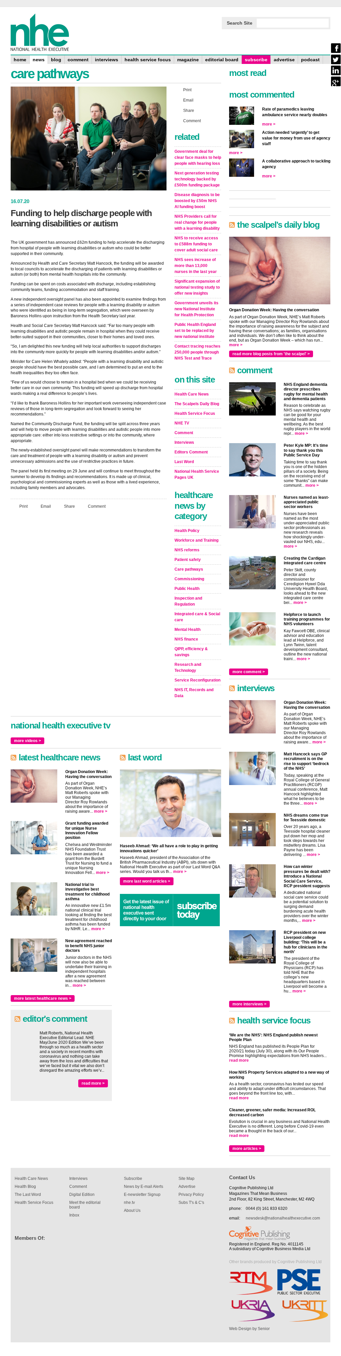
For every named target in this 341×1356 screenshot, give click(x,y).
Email (46, 506)
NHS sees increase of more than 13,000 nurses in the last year (195, 265)
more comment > (248, 672)
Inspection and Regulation (188, 601)
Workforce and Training (196, 540)
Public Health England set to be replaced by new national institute (195, 330)
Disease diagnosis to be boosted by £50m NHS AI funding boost (197, 200)
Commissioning (189, 579)
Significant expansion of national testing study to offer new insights (197, 287)
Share (69, 506)
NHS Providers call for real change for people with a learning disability (197, 222)
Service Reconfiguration (197, 680)
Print (23, 506)
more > (100, 811)
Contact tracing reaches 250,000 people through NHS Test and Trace (197, 352)
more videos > (27, 740)
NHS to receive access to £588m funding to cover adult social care (196, 244)
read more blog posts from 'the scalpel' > (271, 354)
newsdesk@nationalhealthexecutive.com (283, 1218)
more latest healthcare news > (42, 998)
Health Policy (186, 530)
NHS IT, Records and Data (193, 692)
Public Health (186, 588)
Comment (97, 506)
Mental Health (187, 629)
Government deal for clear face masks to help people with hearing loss (197, 157)
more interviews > (249, 1004)
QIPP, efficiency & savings (191, 652)
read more (239, 1060)
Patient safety (187, 559)
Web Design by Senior (249, 1328)
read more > (93, 1083)
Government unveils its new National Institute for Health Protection (196, 309)
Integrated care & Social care (197, 617)
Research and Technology (187, 667)
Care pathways (188, 569)
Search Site (239, 23)
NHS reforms (186, 550)
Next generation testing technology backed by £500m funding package (197, 179)
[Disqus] (89, 602)
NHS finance (186, 639)
